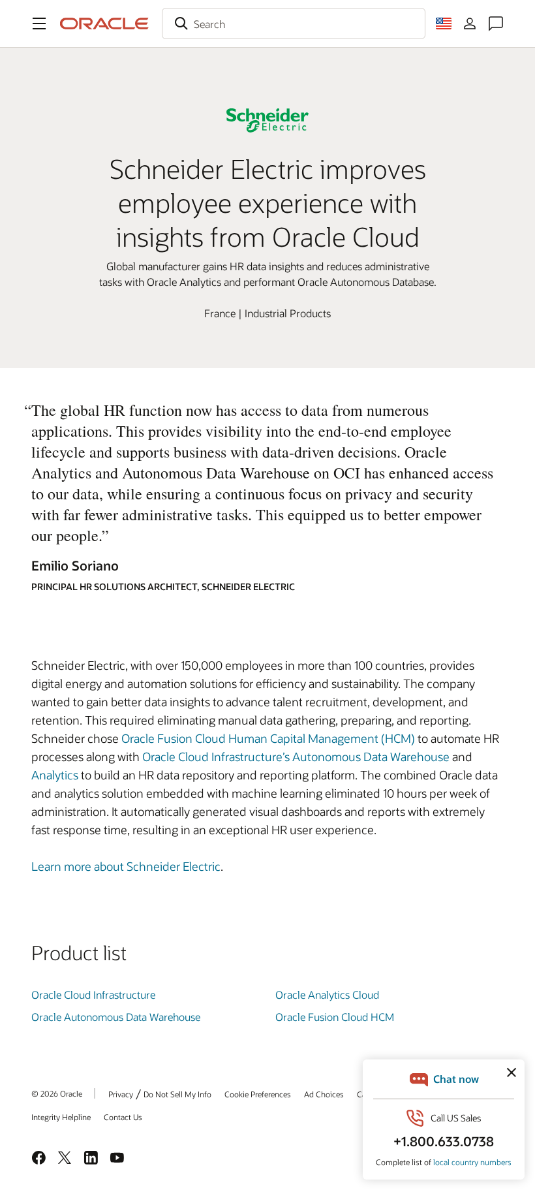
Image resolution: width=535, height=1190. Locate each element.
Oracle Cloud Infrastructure (93, 994)
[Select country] (443, 23)
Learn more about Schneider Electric (126, 866)
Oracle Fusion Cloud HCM (334, 1017)
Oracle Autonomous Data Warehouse (115, 1017)
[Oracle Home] (104, 23)
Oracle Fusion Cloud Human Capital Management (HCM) (269, 738)
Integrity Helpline (61, 1117)
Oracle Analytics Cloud (327, 994)
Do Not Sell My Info (177, 1094)
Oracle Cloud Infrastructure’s (216, 756)
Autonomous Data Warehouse (371, 756)
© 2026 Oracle (56, 1093)
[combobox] (293, 23)
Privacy (120, 1094)
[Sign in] (470, 23)
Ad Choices (324, 1094)
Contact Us (123, 1117)
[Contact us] (496, 23)
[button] (39, 23)
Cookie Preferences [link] (257, 1094)
